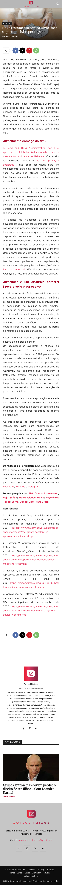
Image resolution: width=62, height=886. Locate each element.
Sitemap (40, 869)
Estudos (46, 873)
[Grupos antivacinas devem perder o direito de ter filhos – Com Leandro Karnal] (31, 767)
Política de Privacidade (15, 869)
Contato (50, 869)
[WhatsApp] (36, 50)
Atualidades (7, 23)
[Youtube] (37, 728)
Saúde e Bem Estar (33, 873)
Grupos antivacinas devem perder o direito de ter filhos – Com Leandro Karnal (29, 789)
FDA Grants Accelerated (43, 493)
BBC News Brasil (38, 501)
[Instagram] (31, 728)
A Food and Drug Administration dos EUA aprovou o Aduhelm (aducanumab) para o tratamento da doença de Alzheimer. (31, 152)
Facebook (8, 486)
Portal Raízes (12, 36)
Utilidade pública (31, 876)
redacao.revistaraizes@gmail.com (35, 840)
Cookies (31, 869)
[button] (5, 4)
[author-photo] (31, 680)
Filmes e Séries (15, 873)
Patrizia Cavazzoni (14, 269)
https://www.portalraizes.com (31, 688)
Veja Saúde (10, 497)
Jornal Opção (19, 501)
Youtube (20, 486)
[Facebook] (15, 50)
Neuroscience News (31, 497)
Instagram (33, 486)
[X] (22, 50)
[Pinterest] (29, 50)
